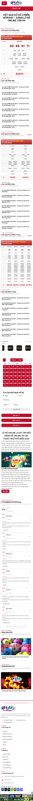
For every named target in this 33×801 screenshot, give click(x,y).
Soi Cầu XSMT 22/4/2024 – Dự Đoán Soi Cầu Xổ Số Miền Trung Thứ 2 (15, 335)
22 (25, 377)
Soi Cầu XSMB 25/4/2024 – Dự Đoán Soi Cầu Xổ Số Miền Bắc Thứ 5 (15, 109)
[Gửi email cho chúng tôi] (9, 789)
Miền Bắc (15, 425)
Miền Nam (15, 415)
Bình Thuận (9, 246)
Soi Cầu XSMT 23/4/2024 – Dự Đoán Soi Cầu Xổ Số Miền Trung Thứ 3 (15, 330)
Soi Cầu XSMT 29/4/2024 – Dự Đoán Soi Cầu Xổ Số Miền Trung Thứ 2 (15, 298)
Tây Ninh (25, 145)
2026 (20, 360)
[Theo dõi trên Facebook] (2, 789)
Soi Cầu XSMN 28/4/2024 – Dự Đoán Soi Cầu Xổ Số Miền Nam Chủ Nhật (15, 196)
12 (13, 374)
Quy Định (4, 742)
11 (9, 374)
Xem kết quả (16, 409)
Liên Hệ (4, 744)
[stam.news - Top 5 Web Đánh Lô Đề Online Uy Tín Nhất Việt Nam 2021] (16, 3)
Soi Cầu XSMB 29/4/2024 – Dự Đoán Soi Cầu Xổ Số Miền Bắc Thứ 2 (15, 87)
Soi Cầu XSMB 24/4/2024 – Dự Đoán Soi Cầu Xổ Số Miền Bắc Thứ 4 (15, 115)
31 (21, 366)
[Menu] (4, 3)
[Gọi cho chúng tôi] (12, 789)
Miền (6, 395)
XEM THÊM (5, 491)
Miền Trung (15, 420)
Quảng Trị (29, 246)
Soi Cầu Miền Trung (6, 767)
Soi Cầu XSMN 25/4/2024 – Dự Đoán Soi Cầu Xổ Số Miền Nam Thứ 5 (15, 211)
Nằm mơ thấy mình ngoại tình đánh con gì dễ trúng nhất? (17, 691)
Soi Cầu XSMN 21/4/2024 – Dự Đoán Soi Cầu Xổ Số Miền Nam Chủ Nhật (15, 227)
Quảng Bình (22, 246)
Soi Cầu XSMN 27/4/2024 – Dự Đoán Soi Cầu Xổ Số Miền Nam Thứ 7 (15, 201)
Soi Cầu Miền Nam (6, 765)
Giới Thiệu (4, 731)
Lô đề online (4, 441)
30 (17, 366)
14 (21, 374)
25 (9, 381)
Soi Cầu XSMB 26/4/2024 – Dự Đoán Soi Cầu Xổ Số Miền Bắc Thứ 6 (15, 104)
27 (5, 366)
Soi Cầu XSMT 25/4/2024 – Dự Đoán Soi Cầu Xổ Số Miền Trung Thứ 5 (15, 319)
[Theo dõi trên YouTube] (15, 789)
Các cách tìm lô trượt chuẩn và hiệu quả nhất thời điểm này (16, 657)
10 (5, 374)
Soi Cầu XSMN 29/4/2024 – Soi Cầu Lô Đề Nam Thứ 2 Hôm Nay (15, 191)
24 (5, 381)
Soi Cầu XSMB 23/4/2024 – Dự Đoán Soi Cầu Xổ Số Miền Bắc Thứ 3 (15, 120)
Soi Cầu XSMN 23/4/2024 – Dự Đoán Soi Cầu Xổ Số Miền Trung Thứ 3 (15, 217)
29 (13, 366)
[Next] (29, 648)
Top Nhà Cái (5, 759)
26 (13, 381)
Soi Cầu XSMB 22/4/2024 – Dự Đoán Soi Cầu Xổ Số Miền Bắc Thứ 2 (15, 126)
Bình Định (16, 246)
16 (29, 374)
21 (21, 377)
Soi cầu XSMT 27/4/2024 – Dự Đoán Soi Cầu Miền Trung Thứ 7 (15, 309)
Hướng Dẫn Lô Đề (6, 754)
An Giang (12, 145)
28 (9, 366)
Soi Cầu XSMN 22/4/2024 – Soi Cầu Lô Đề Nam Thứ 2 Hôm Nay (15, 222)
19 (13, 377)
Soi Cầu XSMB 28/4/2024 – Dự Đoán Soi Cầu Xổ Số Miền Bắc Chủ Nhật (15, 93)
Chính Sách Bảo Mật (7, 734)
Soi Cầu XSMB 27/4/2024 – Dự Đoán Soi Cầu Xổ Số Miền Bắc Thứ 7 (15, 98)
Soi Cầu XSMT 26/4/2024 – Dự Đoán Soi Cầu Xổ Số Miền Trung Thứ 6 (15, 314)
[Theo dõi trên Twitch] (21, 789)
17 (5, 377)
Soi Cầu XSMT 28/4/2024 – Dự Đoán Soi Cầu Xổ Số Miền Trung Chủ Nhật (15, 303)
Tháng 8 (14, 360)
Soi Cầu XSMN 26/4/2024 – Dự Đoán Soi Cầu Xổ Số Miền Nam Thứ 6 (15, 206)
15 (25, 374)
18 (9, 377)
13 (17, 374)
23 (29, 377)
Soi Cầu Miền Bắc (6, 762)
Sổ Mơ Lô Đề (5, 757)
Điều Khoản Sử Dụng (7, 736)
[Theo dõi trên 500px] (18, 789)
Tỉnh (20, 395)
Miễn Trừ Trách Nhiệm (7, 739)
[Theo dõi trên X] (5, 789)
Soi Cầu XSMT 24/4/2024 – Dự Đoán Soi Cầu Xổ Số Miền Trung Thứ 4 (15, 324)
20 (17, 377)
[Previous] (2, 648)
